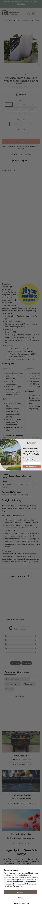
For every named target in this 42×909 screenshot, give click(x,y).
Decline (20, 898)
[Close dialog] (41, 439)
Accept (20, 892)
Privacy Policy (18, 886)
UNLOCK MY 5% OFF (31, 466)
